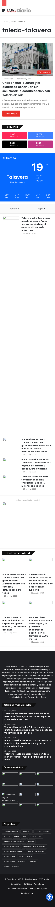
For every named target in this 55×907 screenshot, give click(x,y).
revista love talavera (36, 851)
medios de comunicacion (14, 841)
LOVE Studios (44, 879)
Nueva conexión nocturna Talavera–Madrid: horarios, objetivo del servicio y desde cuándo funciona (36, 464)
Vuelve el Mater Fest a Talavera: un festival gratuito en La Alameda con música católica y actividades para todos (36, 445)
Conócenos (16, 884)
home (16, 836)
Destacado (26, 831)
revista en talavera (11, 846)
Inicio (6, 21)
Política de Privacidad (17, 888)
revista (31, 841)
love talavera (36, 836)
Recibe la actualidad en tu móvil (28, 500)
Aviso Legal (39, 884)
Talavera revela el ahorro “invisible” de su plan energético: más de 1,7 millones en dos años (35, 481)
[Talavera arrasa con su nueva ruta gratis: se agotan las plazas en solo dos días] (28, 807)
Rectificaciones (27, 893)
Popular (42, 208)
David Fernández (11, 831)
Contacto (27, 884)
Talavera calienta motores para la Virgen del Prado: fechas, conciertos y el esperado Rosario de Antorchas (35, 224)
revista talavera (25, 856)
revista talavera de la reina (15, 861)
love (24, 836)
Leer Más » (11, 113)
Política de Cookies (38, 888)
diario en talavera (42, 831)
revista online (9, 856)
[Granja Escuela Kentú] (45, 810)
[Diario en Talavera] (19, 10)
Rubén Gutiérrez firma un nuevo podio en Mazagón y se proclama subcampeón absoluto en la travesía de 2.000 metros (40, 628)
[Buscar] (51, 11)
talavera (33, 861)
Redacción (8, 79)
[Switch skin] (46, 11)
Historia (7, 836)
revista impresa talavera (13, 851)
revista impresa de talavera (34, 846)
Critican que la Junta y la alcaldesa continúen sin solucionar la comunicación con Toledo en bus (26, 89)
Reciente (14, 208)
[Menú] (3, 11)
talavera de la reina (12, 866)
